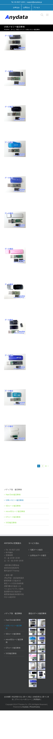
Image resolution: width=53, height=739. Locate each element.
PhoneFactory (35, 707)
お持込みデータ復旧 (38, 555)
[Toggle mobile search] (42, 14)
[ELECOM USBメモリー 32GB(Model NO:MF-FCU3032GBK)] (33, 674)
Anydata (25, 707)
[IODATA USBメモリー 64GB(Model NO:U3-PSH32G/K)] (33, 623)
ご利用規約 (36, 699)
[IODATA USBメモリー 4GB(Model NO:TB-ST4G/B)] (41, 640)
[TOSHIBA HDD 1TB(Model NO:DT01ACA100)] (33, 648)
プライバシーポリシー (23, 699)
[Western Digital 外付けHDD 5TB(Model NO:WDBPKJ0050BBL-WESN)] (41, 666)
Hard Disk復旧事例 (13, 495)
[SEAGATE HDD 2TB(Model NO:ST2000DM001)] (41, 657)
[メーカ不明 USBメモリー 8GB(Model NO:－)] (33, 657)
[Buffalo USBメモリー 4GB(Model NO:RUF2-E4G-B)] (33, 683)
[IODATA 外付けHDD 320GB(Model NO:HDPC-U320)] (41, 623)
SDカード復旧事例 (13, 506)
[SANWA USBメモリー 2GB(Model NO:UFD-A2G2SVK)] (41, 648)
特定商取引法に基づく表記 (21, 697)
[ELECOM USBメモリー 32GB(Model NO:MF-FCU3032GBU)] (33, 640)
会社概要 (7, 697)
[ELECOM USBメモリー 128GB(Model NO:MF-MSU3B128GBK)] (33, 631)
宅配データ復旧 (36, 550)
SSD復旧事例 (11, 523)
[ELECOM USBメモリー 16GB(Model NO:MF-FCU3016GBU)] (41, 631)
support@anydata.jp (34, 2)
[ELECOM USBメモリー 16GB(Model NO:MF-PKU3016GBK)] (41, 674)
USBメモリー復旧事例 (15, 500)
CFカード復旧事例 (13, 517)
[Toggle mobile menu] (47, 14)
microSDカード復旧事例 (15, 511)
